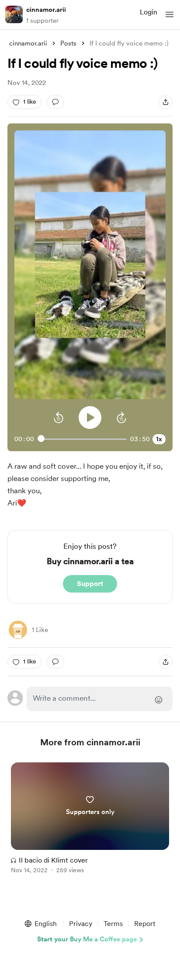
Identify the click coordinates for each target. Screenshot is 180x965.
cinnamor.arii (46, 10)
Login (148, 12)
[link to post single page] (90, 819)
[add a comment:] (55, 102)
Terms (113, 923)
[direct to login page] (100, 699)
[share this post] (166, 102)
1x (159, 439)
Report (144, 923)
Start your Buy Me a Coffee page (87, 939)
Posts (68, 43)
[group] (90, 823)
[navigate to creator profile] (14, 14)
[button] (169, 14)
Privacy (80, 923)
